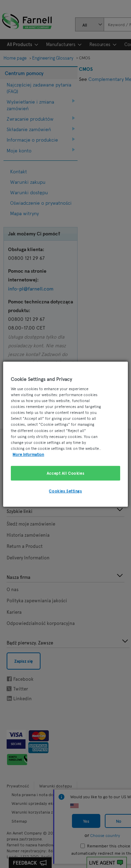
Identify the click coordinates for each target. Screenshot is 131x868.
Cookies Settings (65, 490)
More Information (28, 454)
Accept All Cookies (65, 473)
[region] (65, 433)
